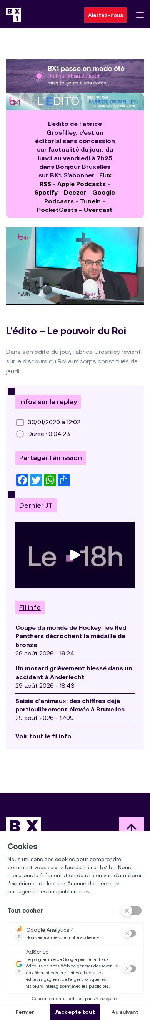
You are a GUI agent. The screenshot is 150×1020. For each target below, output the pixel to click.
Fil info (30, 607)
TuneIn (90, 201)
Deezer (75, 192)
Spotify (46, 192)
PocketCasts (57, 209)
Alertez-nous (105, 15)
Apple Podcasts (81, 184)
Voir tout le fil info (43, 736)
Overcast (98, 209)
